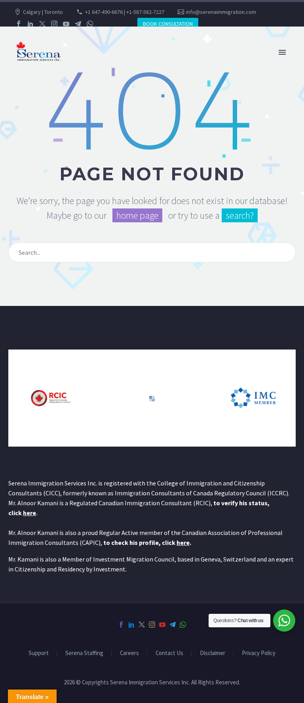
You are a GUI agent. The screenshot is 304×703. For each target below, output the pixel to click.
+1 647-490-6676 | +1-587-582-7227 (124, 11)
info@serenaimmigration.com (221, 11)
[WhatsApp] (90, 24)
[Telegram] (78, 24)
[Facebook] (19, 24)
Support (38, 653)
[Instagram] (54, 24)
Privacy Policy (259, 653)
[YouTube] (66, 24)
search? (240, 215)
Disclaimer (212, 653)
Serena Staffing (84, 653)
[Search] (286, 252)
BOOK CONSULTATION (168, 23)
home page (137, 215)
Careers (129, 653)
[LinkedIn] (30, 24)
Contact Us (169, 653)
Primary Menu (282, 52)
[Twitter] (42, 24)
